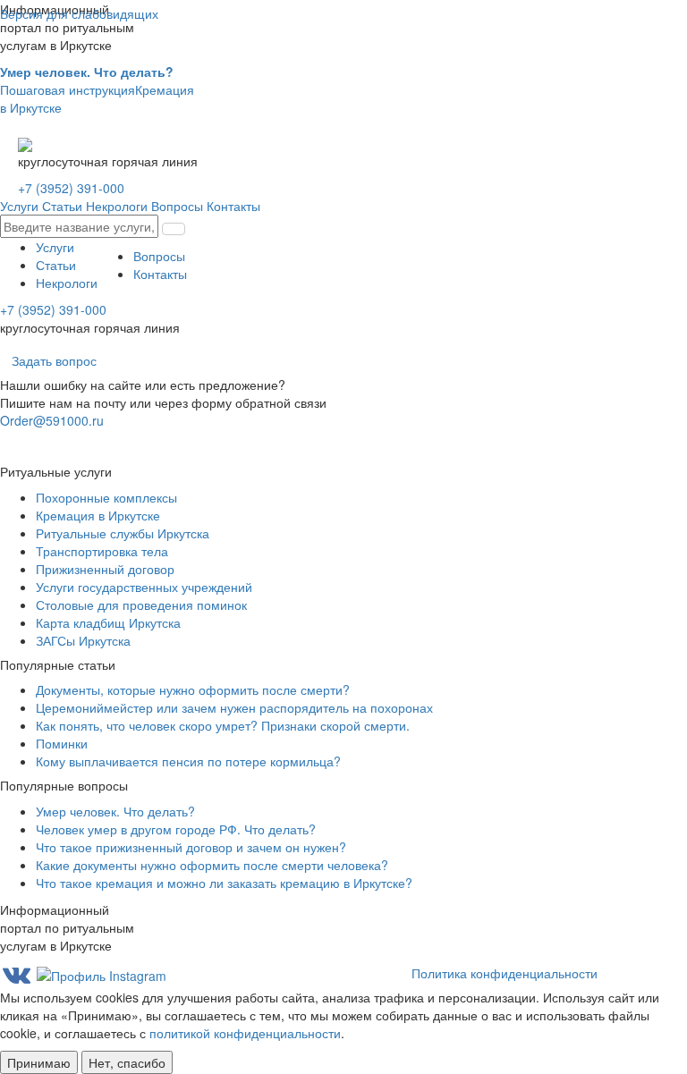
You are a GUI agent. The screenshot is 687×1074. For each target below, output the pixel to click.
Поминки (62, 743)
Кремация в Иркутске (98, 515)
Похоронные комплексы (106, 497)
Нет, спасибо (127, 1062)
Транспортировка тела (102, 551)
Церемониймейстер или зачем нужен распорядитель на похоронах (234, 707)
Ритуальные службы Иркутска (122, 533)
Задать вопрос (54, 360)
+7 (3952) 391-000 (71, 188)
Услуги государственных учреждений (144, 587)
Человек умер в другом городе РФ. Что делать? (176, 829)
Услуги (19, 206)
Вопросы (177, 206)
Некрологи (117, 206)
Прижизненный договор (105, 569)
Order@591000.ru (52, 420)
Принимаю (39, 1062)
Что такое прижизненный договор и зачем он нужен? (191, 847)
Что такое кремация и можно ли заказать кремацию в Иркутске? (224, 883)
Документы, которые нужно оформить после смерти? (193, 689)
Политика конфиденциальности (504, 973)
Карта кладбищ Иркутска (108, 622)
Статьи (62, 206)
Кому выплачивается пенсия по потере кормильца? (188, 761)
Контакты (233, 206)
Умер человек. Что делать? (115, 811)
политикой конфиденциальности (245, 1033)
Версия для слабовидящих (79, 13)
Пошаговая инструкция (87, 80)
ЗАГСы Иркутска (83, 640)
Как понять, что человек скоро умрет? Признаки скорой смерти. (223, 725)
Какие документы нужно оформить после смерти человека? (212, 865)
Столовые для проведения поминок (141, 604)
